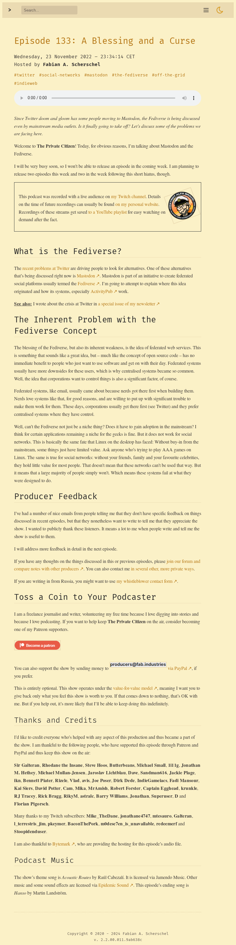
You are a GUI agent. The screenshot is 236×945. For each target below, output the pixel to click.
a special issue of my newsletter (126, 303)
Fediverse (86, 283)
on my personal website (136, 204)
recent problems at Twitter (45, 268)
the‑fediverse (131, 75)
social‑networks (61, 75)
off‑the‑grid (170, 75)
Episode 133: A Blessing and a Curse (104, 41)
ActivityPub (102, 291)
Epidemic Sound (113, 885)
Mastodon (86, 276)
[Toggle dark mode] (220, 10)
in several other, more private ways (162, 569)
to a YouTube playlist (107, 212)
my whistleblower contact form (144, 581)
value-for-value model (133, 688)
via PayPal (177, 668)
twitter (26, 75)
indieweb (27, 84)
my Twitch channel (128, 196)
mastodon (97, 75)
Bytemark (61, 844)
